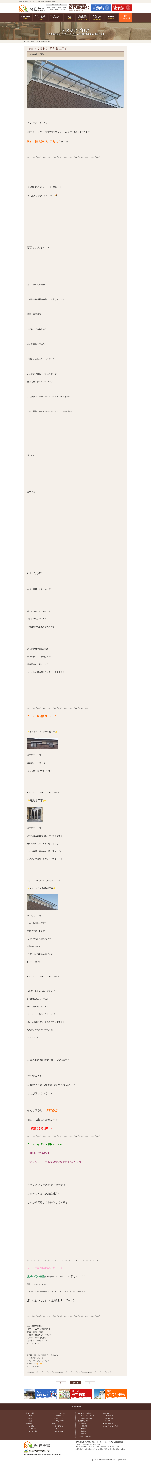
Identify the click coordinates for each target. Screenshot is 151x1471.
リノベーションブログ (111, 1426)
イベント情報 (109, 1423)
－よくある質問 (32, 1431)
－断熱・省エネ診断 (85, 1436)
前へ (61, 1383)
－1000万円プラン (59, 1418)
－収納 (30, 1421)
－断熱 (30, 1418)
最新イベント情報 (125, 17)
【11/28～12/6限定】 (38, 1153)
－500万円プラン (59, 1416)
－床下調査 (82, 1423)
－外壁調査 (82, 1428)
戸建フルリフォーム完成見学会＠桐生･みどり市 (54, 1161)
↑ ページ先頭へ (75, 1406)
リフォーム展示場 (97, 17)
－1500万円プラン (59, 1421)
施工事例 (107, 1421)
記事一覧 (75, 1383)
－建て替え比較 (58, 1426)
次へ (90, 1383)
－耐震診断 (82, 1434)
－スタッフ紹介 (32, 1428)
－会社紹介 (31, 1426)
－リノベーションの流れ (86, 1416)
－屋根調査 (82, 1431)
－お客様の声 (109, 1418)
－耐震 (30, 1416)
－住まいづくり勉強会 (86, 1418)
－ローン (56, 1428)
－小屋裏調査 (83, 1426)
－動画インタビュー (111, 1416)
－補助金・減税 (58, 1431)
